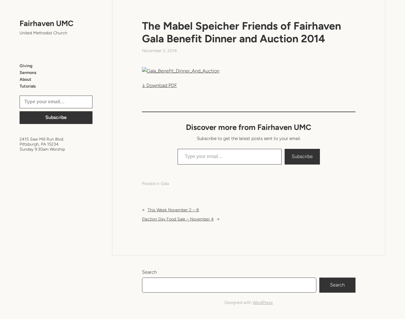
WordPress (263, 302)
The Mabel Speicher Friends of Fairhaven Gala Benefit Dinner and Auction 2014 (241, 32)
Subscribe (56, 117)
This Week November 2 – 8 (173, 209)
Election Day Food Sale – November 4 (178, 219)
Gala (165, 183)
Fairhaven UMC (47, 23)
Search (149, 272)
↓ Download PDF (159, 85)
